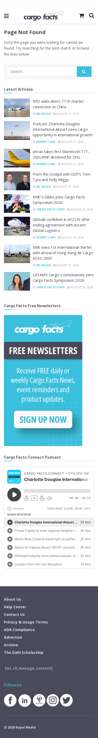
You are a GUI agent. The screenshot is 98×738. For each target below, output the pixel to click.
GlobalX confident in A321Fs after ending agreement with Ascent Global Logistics (61, 225)
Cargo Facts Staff (50, 209)
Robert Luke (45, 142)
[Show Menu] (6, 16)
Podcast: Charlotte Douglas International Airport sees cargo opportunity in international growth (63, 129)
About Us (12, 599)
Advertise (13, 637)
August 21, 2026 (67, 114)
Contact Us (14, 614)
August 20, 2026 (72, 164)
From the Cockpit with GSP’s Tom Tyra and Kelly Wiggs (61, 176)
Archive (11, 644)
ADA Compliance (19, 629)
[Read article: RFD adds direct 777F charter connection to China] (17, 108)
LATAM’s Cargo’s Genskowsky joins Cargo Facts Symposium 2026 (63, 277)
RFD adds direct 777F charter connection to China (58, 104)
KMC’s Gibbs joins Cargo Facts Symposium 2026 (59, 199)
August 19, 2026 (72, 237)
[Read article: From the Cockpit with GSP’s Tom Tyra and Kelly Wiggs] (17, 180)
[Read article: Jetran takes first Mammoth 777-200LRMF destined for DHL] (17, 158)
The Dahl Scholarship (23, 652)
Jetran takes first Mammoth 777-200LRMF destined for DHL (61, 154)
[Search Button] (84, 71)
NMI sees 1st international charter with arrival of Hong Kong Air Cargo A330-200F (63, 253)
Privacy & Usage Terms (26, 622)
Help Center (15, 606)
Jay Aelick (43, 114)
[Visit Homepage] (43, 15)
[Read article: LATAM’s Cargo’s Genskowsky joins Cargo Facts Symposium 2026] (17, 281)
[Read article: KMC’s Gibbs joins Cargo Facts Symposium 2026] (17, 203)
